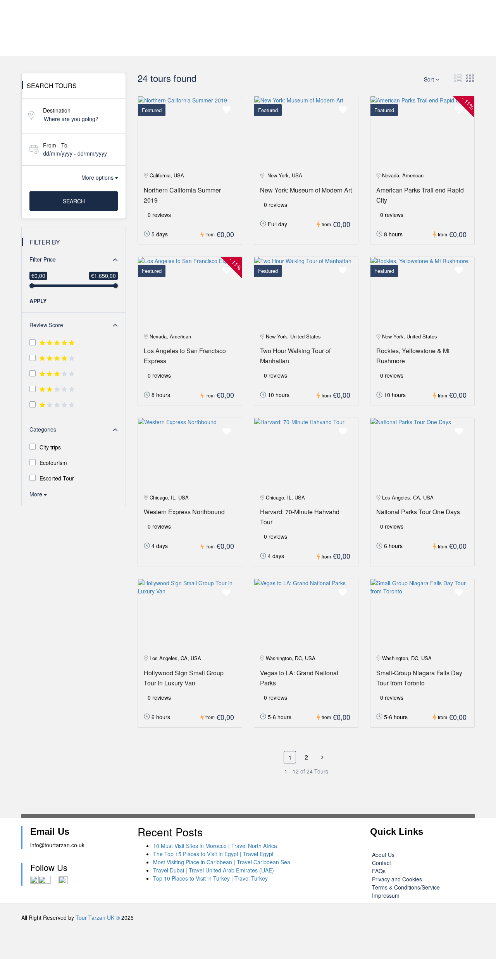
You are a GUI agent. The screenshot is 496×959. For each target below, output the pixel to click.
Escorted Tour (57, 478)
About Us (383, 854)
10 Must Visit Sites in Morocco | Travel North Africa (215, 846)
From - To (55, 145)
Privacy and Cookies (397, 879)
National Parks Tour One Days (418, 511)
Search (74, 201)
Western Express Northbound (184, 511)
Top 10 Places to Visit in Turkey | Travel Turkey (210, 878)
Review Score (46, 325)
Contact (381, 863)
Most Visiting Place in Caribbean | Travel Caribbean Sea (221, 862)
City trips (50, 447)
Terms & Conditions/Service (406, 887)
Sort (430, 79)
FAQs (379, 871)
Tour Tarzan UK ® (98, 917)
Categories (42, 429)
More (36, 494)
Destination (57, 110)
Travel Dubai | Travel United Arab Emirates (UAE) (213, 870)
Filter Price (42, 259)
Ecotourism (53, 462)
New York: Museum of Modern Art (306, 190)
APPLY (37, 301)
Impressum (386, 895)
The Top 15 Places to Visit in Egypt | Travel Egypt (213, 854)
